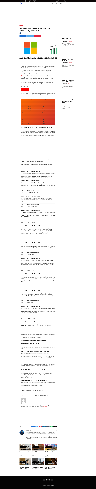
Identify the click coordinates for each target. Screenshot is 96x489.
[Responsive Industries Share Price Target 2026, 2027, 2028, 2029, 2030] (51, 461)
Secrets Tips (25, 89)
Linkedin (45, 406)
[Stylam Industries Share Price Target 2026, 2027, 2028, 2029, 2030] (38, 447)
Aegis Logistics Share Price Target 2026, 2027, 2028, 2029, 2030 (37, 467)
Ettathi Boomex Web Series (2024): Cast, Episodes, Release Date (67, 38)
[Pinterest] (16, 76)
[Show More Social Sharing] (42, 36)
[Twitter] (16, 70)
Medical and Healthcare (57, 1)
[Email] (16, 78)
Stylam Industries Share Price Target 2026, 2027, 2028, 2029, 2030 (37, 453)
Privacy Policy (34, 1)
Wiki (69, 104)
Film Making (65, 1)
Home (49, 3)
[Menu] (20, 1)
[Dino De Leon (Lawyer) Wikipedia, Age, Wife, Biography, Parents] (68, 95)
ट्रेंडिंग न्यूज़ (57, 3)
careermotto (25, 33)
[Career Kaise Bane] (21, 4)
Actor (69, 83)
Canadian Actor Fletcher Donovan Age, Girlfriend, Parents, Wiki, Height (68, 80)
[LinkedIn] (16, 72)
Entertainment (71, 41)
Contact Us (30, 1)
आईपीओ (53, 3)
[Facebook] (16, 67)
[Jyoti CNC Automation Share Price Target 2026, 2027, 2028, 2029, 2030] (25, 461)
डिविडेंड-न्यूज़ (62, 3)
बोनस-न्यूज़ (67, 3)
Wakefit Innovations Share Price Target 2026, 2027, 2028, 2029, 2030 (25, 453)
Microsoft (23, 75)
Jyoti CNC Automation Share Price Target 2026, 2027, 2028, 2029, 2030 (25, 467)
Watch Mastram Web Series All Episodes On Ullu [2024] (67, 59)
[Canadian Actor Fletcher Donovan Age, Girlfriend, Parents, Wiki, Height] (68, 74)
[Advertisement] (48, 16)
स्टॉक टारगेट (72, 3)
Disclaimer (58, 482)
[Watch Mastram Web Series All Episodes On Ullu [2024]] (68, 53)
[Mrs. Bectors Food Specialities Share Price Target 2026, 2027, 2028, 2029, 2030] (51, 447)
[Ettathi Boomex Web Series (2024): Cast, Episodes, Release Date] (68, 32)
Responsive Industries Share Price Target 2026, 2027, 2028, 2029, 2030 (51, 467)
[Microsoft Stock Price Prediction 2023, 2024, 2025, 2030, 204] (38, 50)
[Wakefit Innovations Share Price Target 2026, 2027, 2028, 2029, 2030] (25, 447)
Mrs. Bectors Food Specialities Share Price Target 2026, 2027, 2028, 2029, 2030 (50, 453)
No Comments (46, 33)
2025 (22, 106)
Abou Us (26, 1)
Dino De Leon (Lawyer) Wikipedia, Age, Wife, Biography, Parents (67, 101)
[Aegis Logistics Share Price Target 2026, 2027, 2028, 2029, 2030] (38, 461)
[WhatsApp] (16, 74)
